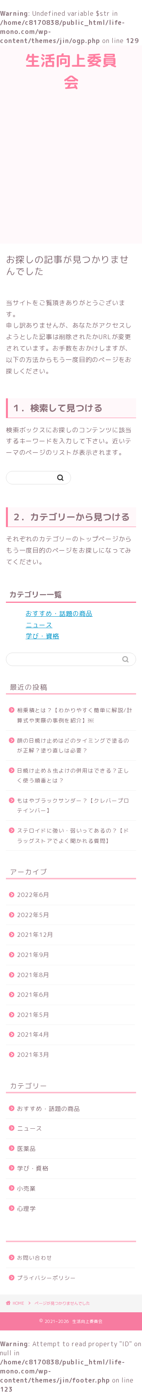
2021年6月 (33, 995)
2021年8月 (33, 975)
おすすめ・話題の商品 (59, 613)
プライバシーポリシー (46, 1277)
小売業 (26, 1188)
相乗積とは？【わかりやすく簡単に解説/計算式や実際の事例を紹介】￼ (75, 715)
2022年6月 (33, 895)
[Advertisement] (71, 169)
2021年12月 (35, 935)
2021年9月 (33, 955)
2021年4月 (33, 1034)
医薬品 (26, 1148)
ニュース (39, 625)
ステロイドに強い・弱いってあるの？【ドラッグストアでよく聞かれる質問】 (73, 835)
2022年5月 (33, 915)
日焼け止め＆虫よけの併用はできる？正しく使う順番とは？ (73, 775)
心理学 (26, 1209)
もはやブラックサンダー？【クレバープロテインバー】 (73, 805)
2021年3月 (33, 1055)
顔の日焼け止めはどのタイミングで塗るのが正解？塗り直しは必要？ (73, 745)
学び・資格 (42, 636)
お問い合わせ (34, 1257)
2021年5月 (33, 1015)
